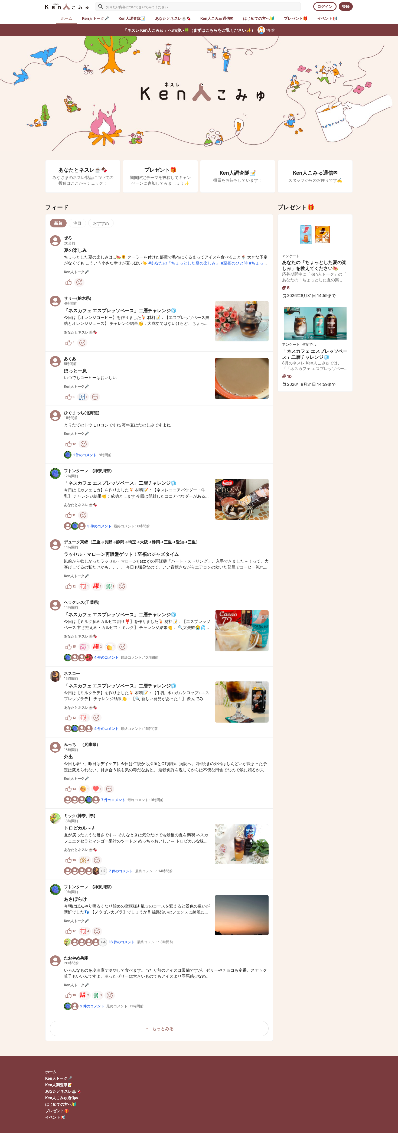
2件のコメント (92, 1006)
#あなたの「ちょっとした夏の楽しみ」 (184, 263)
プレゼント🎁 (57, 1110)
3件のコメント (99, 526)
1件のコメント (85, 455)
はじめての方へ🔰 (60, 1104)
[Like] (68, 282)
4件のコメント (106, 657)
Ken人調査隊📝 (58, 1084)
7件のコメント (113, 800)
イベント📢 (55, 1117)
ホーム (51, 1071)
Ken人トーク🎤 (58, 1078)
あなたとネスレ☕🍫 (63, 1091)
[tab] (95, 18)
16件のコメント (122, 942)
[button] (159, 261)
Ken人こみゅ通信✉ (61, 1097)
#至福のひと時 (234, 263)
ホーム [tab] (66, 18)
